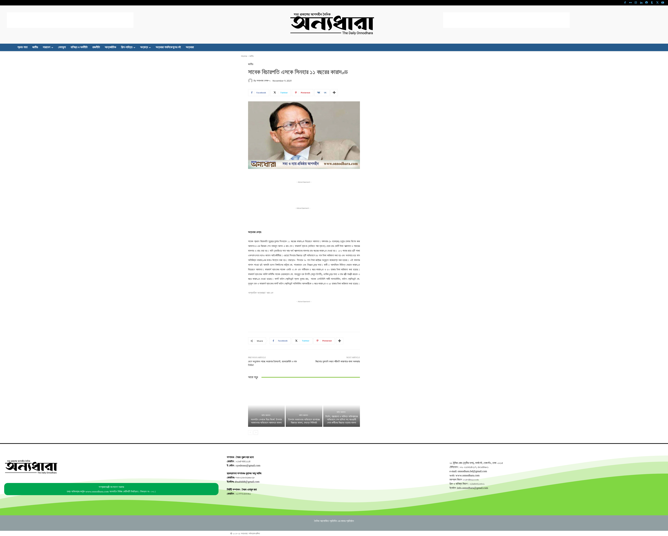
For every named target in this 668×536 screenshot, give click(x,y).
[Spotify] (646, 3)
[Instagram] (636, 3)
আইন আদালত (265, 415)
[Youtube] (663, 3)
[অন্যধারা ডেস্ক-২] (251, 80)
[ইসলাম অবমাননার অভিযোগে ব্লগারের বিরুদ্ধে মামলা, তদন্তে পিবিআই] (304, 405)
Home (244, 56)
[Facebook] (625, 3)
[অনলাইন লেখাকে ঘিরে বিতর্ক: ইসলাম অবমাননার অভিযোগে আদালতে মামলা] (266, 405)
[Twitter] (657, 3)
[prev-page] (250, 432)
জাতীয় (251, 56)
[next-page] (256, 432)
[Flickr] (630, 3)
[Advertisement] (70, 20)
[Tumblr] (652, 3)
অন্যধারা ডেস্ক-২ (263, 80)
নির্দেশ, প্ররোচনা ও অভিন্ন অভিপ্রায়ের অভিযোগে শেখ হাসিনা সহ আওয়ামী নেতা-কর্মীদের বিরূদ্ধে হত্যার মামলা (341, 419)
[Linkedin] (641, 3)
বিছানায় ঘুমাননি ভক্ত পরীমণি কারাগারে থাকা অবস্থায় (337, 361)
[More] (334, 92)
